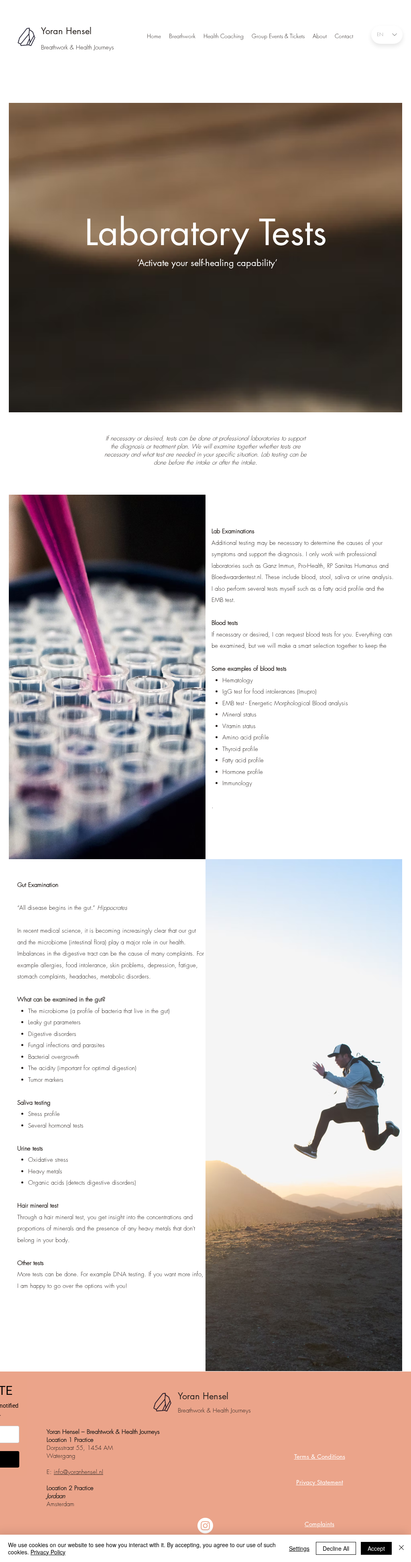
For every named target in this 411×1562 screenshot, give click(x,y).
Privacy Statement (319, 1482)
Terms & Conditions (319, 1456)
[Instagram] (205, 1525)
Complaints (319, 1524)
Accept (376, 1548)
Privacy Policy (48, 1552)
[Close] (401, 1548)
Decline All (336, 1548)
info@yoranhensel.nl (78, 1472)
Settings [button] (299, 1548)
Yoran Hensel (67, 31)
